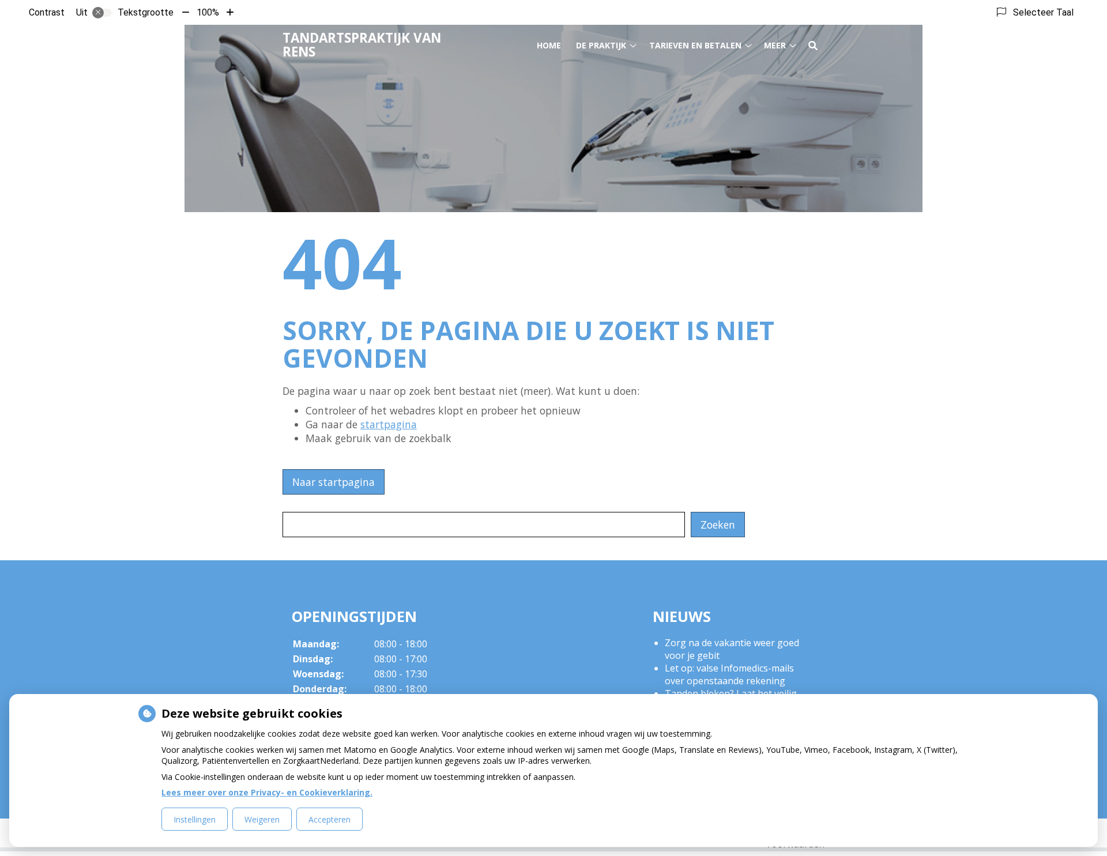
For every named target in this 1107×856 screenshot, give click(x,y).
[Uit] (102, 13)
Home (549, 45)
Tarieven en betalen (695, 45)
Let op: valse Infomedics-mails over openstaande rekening (729, 674)
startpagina (388, 424)
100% (208, 12)
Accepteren (329, 819)
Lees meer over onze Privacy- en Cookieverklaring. (266, 792)
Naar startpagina (333, 482)
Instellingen (195, 819)
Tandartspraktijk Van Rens (362, 45)
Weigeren (262, 819)
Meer (775, 45)
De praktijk (601, 45)
